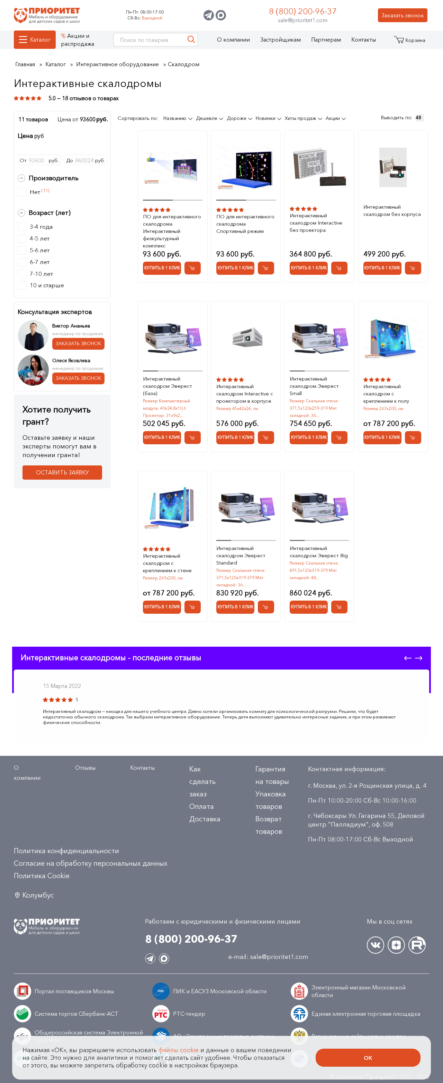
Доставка (204, 819)
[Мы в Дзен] (396, 945)
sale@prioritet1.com (302, 20)
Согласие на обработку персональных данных (91, 863)
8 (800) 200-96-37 (303, 11)
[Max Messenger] (221, 15)
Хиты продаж (301, 118)
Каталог (40, 39)
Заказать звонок (402, 15)
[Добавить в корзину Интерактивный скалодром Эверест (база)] (192, 437)
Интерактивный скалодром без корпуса (392, 210)
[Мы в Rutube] (417, 945)
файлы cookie (179, 1050)
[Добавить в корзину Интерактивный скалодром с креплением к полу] (413, 437)
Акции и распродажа (77, 39)
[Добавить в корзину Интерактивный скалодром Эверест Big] (339, 607)
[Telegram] (209, 15)
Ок (368, 1057)
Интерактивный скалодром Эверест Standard (240, 555)
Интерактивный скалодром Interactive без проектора (316, 222)
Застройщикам (280, 39)
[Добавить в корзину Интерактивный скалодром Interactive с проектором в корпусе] (266, 437)
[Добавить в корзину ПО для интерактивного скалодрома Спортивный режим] (266, 268)
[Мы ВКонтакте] (375, 945)
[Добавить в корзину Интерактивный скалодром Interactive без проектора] (339, 268)
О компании (233, 39)
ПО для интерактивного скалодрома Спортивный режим (245, 223)
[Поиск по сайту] (191, 39)
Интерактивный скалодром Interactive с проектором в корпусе (244, 393)
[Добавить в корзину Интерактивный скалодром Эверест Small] (339, 437)
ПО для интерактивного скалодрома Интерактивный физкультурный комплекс (172, 231)
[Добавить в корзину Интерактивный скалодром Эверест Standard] (266, 607)
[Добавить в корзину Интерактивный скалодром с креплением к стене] (192, 607)
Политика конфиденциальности (66, 851)
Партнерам (326, 39)
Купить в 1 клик (162, 267)
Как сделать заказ (202, 781)
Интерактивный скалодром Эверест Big (319, 552)
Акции (333, 118)
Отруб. (39, 160)
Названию (175, 118)
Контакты (363, 39)
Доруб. (85, 160)
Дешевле (207, 118)
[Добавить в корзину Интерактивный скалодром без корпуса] (413, 268)
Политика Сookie (42, 876)
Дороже (237, 118)
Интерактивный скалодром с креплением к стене (167, 563)
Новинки (266, 118)
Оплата (201, 806)
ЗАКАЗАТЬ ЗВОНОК (78, 343)
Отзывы (85, 767)
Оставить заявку (62, 472)
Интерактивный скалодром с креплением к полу (386, 393)
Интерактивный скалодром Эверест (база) (167, 385)
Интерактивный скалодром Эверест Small (314, 385)
